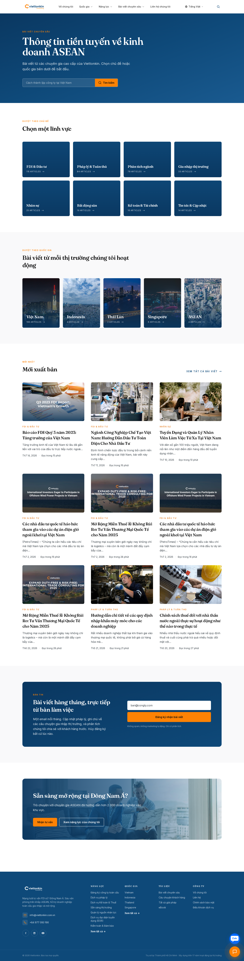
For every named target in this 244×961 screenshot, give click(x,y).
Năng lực (104, 6)
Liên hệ (197, 897)
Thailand (129, 902)
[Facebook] (25, 933)
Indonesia (130, 897)
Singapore (130, 907)
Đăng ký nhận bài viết (169, 717)
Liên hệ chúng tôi (160, 6)
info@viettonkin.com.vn (42, 915)
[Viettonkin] (34, 7)
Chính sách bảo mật (203, 902)
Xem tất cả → (98, 931)
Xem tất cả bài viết (202, 371)
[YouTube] (43, 933)
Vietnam (129, 892)
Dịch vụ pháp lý (99, 897)
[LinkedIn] (34, 933)
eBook (162, 907)
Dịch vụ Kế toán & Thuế (103, 902)
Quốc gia (84, 6)
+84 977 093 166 (39, 922)
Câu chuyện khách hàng (172, 897)
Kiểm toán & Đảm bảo (102, 925)
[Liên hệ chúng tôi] (234, 951)
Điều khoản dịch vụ (203, 907)
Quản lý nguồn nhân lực (103, 912)
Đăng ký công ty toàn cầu (105, 892)
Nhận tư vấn (45, 822)
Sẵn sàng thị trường (101, 907)
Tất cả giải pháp (167, 902)
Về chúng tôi (66, 6)
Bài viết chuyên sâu (129, 6)
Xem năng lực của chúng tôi (81, 822)
